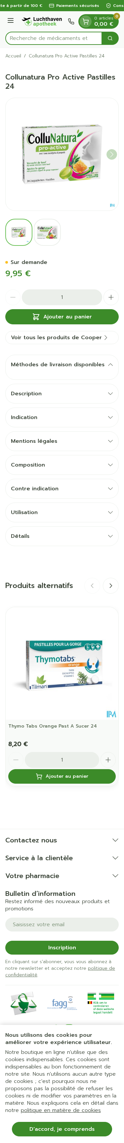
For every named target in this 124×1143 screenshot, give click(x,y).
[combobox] (53, 38)
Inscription (62, 948)
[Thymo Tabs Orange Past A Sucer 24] (62, 663)
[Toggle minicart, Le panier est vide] (86, 21)
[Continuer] (111, 154)
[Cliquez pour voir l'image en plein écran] (62, 154)
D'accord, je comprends (62, 1129)
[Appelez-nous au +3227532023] (71, 21)
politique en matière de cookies (61, 1110)
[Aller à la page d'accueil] (42, 21)
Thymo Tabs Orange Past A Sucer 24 (52, 726)
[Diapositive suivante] (111, 586)
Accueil (13, 56)
